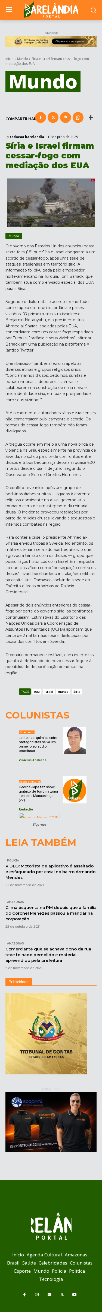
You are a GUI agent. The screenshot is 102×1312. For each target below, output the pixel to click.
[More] (91, 117)
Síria (76, 691)
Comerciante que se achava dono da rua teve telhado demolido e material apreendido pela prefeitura (48, 954)
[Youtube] (74, 1295)
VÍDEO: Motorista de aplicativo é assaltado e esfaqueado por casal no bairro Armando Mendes (50, 871)
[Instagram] (37, 1295)
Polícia (13, 860)
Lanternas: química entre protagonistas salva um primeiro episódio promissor (38, 744)
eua (37, 691)
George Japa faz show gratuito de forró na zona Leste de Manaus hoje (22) (38, 793)
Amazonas (15, 902)
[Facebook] (40, 117)
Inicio (9, 58)
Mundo (22, 58)
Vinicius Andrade (33, 760)
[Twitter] (53, 117)
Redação (26, 809)
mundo (63, 691)
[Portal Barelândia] (51, 9)
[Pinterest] (65, 117)
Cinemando (26, 732)
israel (49, 691)
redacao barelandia (27, 137)
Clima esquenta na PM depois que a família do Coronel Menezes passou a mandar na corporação (51, 913)
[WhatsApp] (78, 117)
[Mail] (49, 1295)
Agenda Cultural (29, 781)
